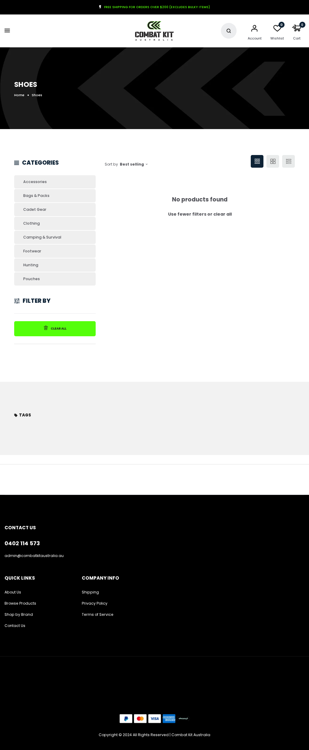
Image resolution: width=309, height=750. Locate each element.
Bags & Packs (36, 195)
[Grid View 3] (257, 161)
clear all (222, 214)
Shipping (90, 592)
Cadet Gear (34, 209)
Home (19, 95)
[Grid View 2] (272, 161)
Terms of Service (97, 614)
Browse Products (20, 603)
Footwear (32, 251)
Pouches (31, 278)
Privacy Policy (94, 603)
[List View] (288, 161)
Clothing (31, 223)
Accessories (35, 181)
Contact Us (15, 625)
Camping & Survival (42, 237)
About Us (13, 592)
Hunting (30, 264)
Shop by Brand (19, 614)
